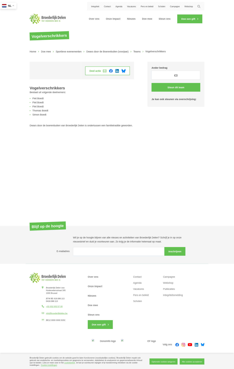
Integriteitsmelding (173, 295)
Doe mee (147, 18)
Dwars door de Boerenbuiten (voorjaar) (107, 51)
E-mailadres (63, 251)
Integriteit (95, 6)
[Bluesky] (202, 344)
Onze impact (113, 18)
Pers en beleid (147, 6)
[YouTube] (190, 344)
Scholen (161, 6)
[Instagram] (183, 344)
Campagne (175, 6)
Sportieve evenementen (69, 51)
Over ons (94, 18)
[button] (189, 18)
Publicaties (169, 289)
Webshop (188, 6)
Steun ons (164, 18)
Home (33, 51)
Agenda (119, 6)
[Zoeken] (199, 6)
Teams (137, 51)
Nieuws (131, 18)
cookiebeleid (69, 363)
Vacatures (131, 6)
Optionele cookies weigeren (163, 362)
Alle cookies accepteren (192, 362)
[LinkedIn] (196, 344)
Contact (107, 6)
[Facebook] (177, 344)
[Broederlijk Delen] (48, 19)
